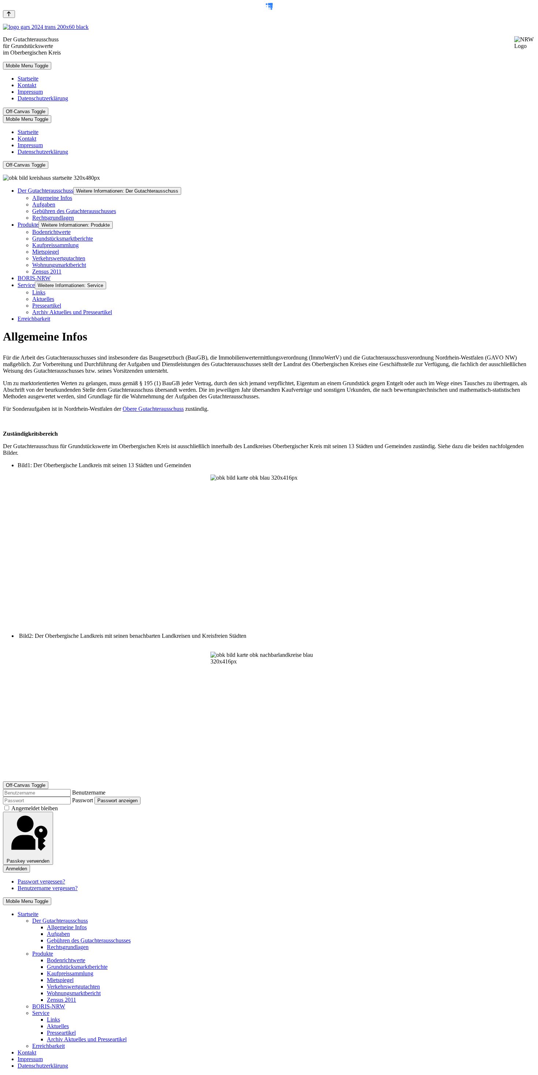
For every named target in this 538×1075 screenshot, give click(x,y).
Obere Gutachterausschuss (153, 409)
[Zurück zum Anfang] (9, 14)
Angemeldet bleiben (34, 808)
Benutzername (88, 792)
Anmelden (16, 868)
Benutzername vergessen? (48, 888)
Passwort (82, 800)
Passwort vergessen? (41, 881)
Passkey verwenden (28, 861)
